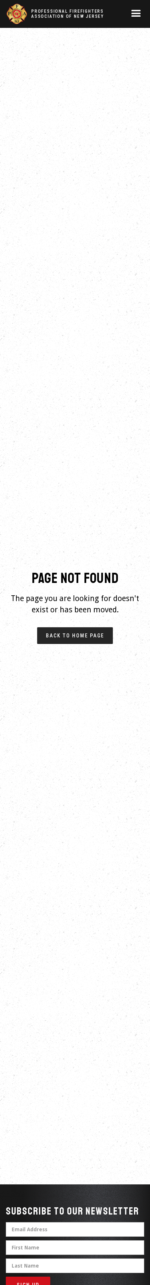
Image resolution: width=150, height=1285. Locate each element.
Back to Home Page (75, 636)
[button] (136, 14)
